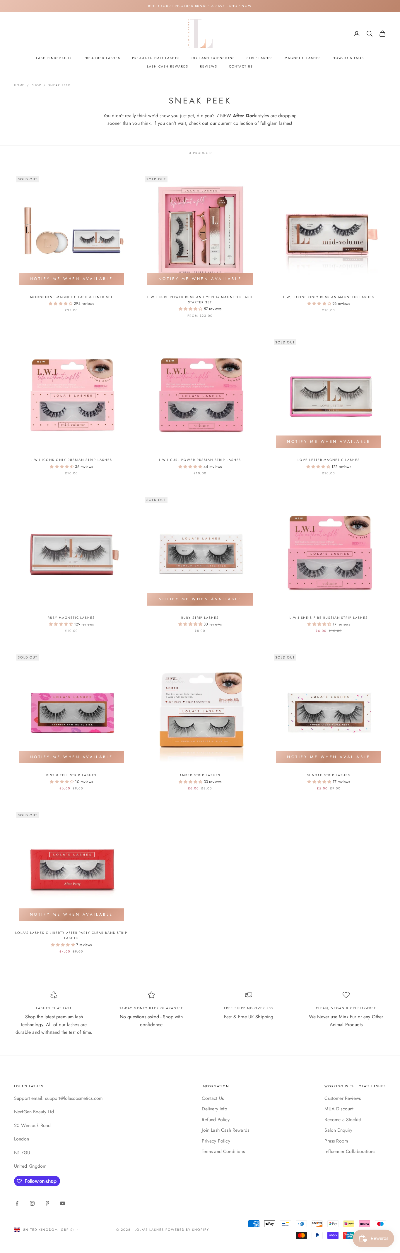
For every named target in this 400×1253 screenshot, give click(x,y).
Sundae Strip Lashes (328, 775)
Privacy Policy (216, 1141)
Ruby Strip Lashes (200, 617)
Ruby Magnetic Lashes (71, 617)
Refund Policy (216, 1119)
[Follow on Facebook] (17, 1203)
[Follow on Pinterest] (47, 1203)
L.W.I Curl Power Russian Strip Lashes (200, 459)
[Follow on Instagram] (32, 1203)
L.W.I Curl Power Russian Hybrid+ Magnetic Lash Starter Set (199, 300)
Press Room (336, 1141)
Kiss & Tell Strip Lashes (71, 775)
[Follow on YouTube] (63, 1203)
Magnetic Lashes (303, 58)
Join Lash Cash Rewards (225, 1130)
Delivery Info (214, 1108)
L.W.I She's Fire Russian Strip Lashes (329, 617)
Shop (36, 85)
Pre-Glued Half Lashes (156, 58)
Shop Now (240, 6)
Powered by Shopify (187, 1229)
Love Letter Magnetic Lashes (329, 459)
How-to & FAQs (348, 58)
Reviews (208, 66)
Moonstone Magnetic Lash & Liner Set (71, 297)
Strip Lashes (260, 58)
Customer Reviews (342, 1098)
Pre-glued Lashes (102, 58)
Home (19, 85)
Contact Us (241, 66)
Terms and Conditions (223, 1151)
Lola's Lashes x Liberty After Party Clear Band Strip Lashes (71, 935)
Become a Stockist (342, 1119)
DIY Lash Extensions (213, 58)
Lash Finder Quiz (54, 58)
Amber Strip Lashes (200, 775)
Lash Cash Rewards (167, 66)
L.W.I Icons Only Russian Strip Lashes (71, 459)
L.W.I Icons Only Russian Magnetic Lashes (328, 297)
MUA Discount (338, 1108)
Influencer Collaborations (349, 1151)
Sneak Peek (59, 85)
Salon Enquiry (338, 1130)
